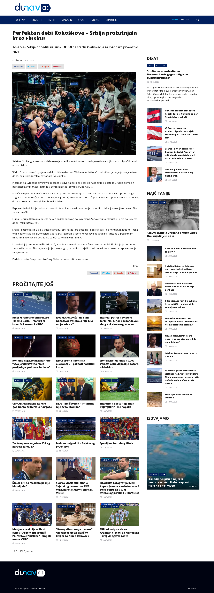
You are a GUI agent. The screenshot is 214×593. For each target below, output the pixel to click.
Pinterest (58, 66)
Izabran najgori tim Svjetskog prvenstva (75, 444)
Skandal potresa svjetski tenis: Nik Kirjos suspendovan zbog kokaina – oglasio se (119, 321)
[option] (173, 457)
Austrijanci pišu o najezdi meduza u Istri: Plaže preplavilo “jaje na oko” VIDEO (169, 482)
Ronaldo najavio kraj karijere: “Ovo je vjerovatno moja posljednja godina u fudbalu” (31, 364)
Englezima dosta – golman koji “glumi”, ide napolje (117, 405)
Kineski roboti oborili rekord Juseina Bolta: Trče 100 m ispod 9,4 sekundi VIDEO (30, 321)
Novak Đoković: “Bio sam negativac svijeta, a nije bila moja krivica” (74, 321)
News (150, 66)
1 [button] (190, 486)
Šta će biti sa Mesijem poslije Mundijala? (31, 484)
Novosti (36, 20)
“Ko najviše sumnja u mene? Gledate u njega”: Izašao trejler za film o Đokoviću (74, 532)
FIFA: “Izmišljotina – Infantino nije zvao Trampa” (75, 405)
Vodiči (95, 20)
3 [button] (195, 486)
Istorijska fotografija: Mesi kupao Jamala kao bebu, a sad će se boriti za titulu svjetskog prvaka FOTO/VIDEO (119, 488)
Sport (81, 20)
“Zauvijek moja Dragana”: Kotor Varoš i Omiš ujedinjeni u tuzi (172, 234)
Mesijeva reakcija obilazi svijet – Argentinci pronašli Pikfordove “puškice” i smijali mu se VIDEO (31, 534)
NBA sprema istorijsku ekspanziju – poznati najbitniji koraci (75, 364)
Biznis (51, 20)
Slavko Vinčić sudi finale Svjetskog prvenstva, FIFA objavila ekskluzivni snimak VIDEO (74, 488)
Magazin (67, 20)
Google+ (45, 66)
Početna (20, 20)
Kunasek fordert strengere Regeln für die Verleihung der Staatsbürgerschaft (181, 113)
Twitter (32, 66)
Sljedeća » (28, 551)
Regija (162, 202)
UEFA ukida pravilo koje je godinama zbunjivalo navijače (32, 405)
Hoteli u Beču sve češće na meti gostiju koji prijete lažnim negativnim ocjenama (181, 269)
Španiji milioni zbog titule (116, 443)
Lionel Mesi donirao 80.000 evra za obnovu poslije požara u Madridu (119, 364)
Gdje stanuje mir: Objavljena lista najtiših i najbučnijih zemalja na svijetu (181, 304)
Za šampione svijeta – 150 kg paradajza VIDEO (31, 444)
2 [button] (192, 486)
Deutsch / (185, 19)
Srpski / (175, 19)
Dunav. (42, 588)
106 (21, 551)
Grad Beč (111, 20)
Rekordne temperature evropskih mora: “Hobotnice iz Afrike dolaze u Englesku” (181, 321)
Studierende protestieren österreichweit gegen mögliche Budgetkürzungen (167, 74)
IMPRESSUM (193, 588)
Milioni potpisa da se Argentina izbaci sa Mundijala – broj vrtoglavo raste (119, 532)
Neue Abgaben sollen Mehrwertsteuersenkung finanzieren (179, 172)
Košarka (17, 60)
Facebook (19, 66)
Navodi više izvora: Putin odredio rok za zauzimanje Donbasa (179, 286)
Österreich (161, 66)
